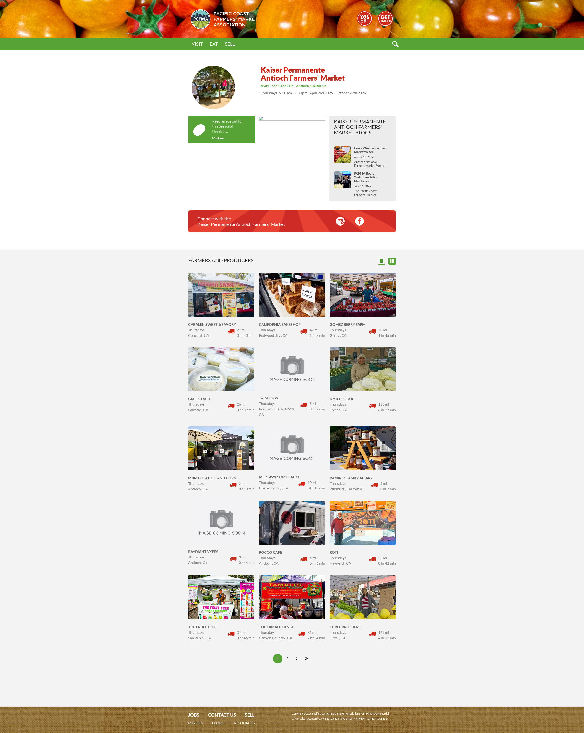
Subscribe (340, 221)
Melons (218, 138)
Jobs (193, 714)
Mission (195, 723)
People (218, 723)
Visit (197, 44)
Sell (230, 44)
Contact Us (222, 714)
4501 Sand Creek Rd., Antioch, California (293, 85)
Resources (244, 723)
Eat (214, 44)
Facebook (359, 221)
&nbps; (392, 261)
